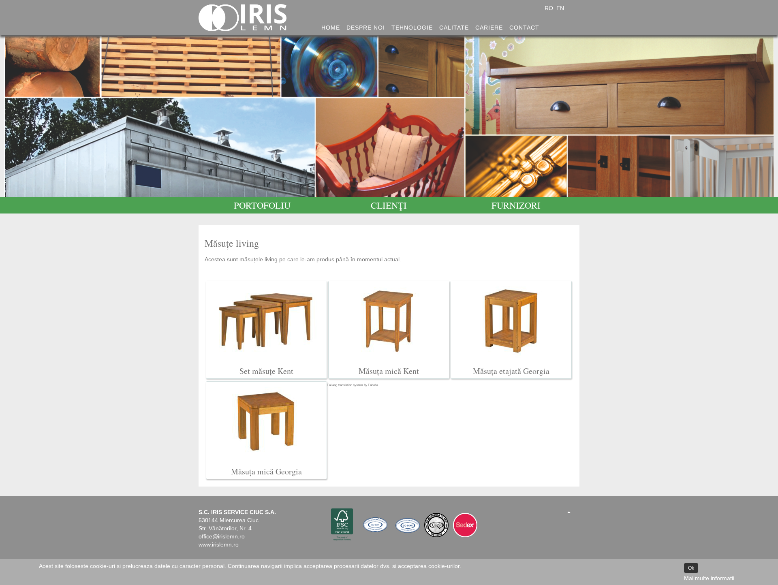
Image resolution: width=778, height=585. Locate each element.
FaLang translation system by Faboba (352, 385)
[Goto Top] (569, 512)
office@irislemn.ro (222, 536)
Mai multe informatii (709, 578)
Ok (691, 568)
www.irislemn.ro (219, 544)
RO (550, 8)
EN (560, 8)
